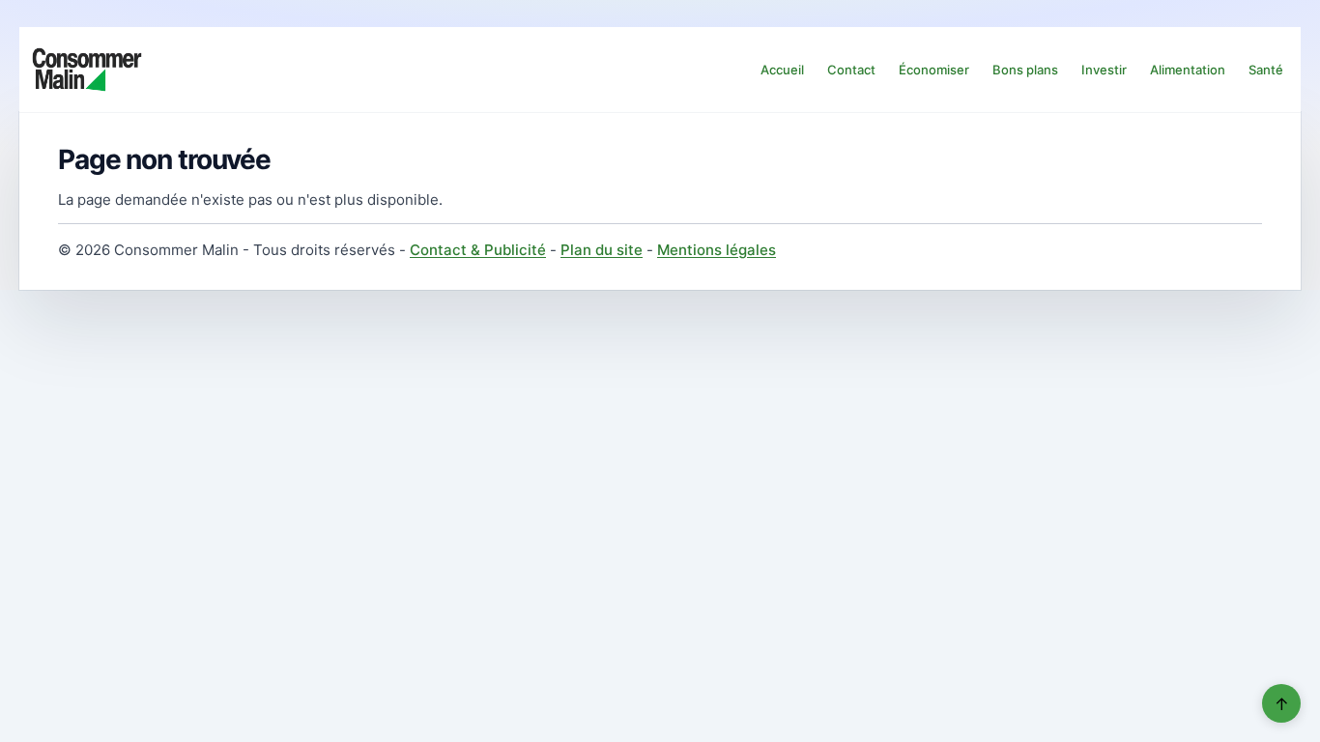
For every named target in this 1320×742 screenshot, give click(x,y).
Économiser (934, 69)
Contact (851, 69)
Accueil (782, 69)
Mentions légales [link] (716, 250)
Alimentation (1187, 69)
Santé (1265, 69)
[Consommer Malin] (87, 69)
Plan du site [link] (601, 250)
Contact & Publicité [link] (478, 250)
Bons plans (1025, 69)
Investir (1104, 69)
